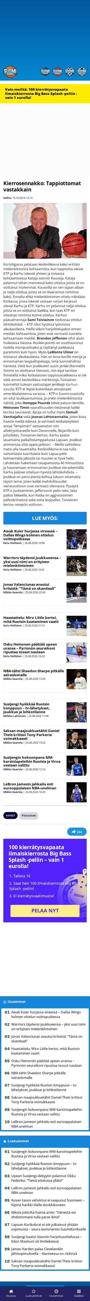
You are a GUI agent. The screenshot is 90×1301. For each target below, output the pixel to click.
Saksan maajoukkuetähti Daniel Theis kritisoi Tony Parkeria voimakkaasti (31, 734)
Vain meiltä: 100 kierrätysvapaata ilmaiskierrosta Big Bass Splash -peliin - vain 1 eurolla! (41, 93)
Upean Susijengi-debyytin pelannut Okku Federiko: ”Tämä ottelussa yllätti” (43, 1178)
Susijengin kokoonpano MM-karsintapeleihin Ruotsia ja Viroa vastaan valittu (31, 761)
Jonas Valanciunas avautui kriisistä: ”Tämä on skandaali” (29, 586)
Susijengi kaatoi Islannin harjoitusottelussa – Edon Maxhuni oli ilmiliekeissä (46, 1239)
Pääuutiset (29, 815)
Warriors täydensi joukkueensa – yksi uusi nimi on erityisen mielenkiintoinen (32, 561)
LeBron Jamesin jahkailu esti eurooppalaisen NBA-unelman (29, 786)
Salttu (7, 198)
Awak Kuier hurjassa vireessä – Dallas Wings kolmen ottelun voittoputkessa (30, 535)
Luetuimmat (18, 1141)
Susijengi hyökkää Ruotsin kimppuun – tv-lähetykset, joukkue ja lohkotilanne (26, 708)
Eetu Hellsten (12, 543)
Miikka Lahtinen (14, 716)
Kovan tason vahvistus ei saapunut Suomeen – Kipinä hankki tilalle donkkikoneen (48, 1202)
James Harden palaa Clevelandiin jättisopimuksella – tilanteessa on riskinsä (44, 1251)
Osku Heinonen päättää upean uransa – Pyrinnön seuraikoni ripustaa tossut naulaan (30, 648)
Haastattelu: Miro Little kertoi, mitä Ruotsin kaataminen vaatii (31, 619)
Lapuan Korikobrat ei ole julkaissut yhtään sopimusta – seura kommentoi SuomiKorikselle (48, 1227)
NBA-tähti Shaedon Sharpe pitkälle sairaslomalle (33, 672)
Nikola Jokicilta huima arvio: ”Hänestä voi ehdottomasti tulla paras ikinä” (43, 1214)
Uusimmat (17, 1001)
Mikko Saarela (13, 592)
